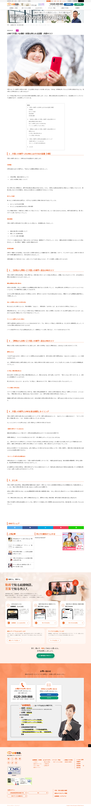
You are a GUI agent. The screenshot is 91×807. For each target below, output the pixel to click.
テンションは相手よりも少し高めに (37, 125)
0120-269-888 (57, 4)
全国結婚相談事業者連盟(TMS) (17, 792)
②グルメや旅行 (32, 111)
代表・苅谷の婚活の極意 (61, 790)
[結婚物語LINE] (19, 758)
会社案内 (78, 763)
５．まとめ (30, 146)
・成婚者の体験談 (68, 761)
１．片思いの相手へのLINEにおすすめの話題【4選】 (40, 107)
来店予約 (79, 4)
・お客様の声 (46, 765)
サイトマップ (17, 805)
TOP (8, 24)
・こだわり (34, 761)
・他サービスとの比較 (57, 761)
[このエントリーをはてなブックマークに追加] (45, 527)
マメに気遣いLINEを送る (34, 135)
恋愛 (17, 30)
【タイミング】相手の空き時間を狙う (37, 143)
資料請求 (68, 4)
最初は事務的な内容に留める (35, 121)
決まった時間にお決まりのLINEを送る (37, 123)
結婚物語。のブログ (60, 796)
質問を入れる (32, 131)
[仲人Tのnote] (16, 758)
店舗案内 (77, 8)
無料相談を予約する (46, 655)
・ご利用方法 (46, 763)
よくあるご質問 (79, 759)
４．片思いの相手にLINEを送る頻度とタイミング (39, 139)
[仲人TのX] (12, 758)
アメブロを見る (53, 640)
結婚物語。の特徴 (13, 8)
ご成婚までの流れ (65, 8)
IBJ (38, 792)
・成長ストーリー (36, 767)
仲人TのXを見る (46, 623)
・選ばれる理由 (46, 761)
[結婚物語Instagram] (8, 762)
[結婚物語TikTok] (12, 762)
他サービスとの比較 (26, 8)
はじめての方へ (39, 8)
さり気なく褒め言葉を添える (35, 133)
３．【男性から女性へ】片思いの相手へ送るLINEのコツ (41, 129)
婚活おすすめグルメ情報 (61, 793)
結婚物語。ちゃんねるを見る (18, 623)
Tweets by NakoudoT (40, 537)
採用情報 (78, 765)
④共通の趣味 (32, 115)
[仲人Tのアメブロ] (16, 762)
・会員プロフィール (36, 763)
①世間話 (31, 109)
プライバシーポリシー (10, 805)
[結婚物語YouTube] (8, 758)
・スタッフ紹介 (35, 765)
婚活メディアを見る (13, 640)
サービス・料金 (51, 8)
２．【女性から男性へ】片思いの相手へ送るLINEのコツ (41, 119)
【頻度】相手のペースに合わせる (36, 141)
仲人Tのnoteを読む (73, 623)
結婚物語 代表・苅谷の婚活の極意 (17, 24)
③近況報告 (31, 113)
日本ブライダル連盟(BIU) (17, 796)
